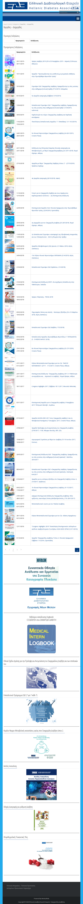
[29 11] (9, 61)
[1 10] (9, 538)
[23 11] (9, 148)
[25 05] (9, 223)
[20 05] (9, 454)
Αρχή (5, 24)
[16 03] (9, 297)
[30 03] (9, 115)
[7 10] (9, 418)
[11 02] (9, 122)
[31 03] (9, 282)
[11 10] (9, 193)
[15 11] (9, 74)
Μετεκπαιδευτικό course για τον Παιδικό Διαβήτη (48, 504)
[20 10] (9, 178)
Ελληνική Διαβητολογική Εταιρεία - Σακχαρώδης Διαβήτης (47, 902)
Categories (16, 24)
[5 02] (9, 337)
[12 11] (9, 526)
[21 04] (9, 267)
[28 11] (9, 516)
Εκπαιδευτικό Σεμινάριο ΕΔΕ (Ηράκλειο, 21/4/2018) (48, 267)
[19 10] (9, 86)
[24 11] (9, 374)
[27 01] (9, 496)
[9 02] (9, 487)
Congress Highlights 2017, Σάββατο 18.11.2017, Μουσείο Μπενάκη (54, 386)
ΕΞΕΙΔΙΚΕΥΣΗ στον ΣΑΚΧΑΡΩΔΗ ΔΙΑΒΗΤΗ (41, 619)
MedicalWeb (45, 898)
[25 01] (9, 348)
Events (10, 24)
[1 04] (9, 479)
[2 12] (9, 504)
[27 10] (9, 163)
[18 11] (9, 386)
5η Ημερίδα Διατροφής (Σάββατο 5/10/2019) (46, 96)
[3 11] (9, 402)
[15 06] (9, 439)
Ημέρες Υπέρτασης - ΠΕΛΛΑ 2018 (42, 297)
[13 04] (9, 105)
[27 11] (9, 363)
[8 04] (9, 469)
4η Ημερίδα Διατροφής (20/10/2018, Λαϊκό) (46, 178)
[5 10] (9, 96)
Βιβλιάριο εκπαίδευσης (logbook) (41, 616)
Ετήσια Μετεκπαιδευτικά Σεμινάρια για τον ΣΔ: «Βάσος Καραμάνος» (54, 516)
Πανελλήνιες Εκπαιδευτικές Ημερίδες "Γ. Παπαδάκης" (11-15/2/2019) (54, 122)
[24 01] (9, 133)
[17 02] (9, 327)
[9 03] (9, 312)
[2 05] (9, 246)
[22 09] (9, 208)
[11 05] (9, 234)
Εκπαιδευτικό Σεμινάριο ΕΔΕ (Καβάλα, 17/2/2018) (48, 327)
